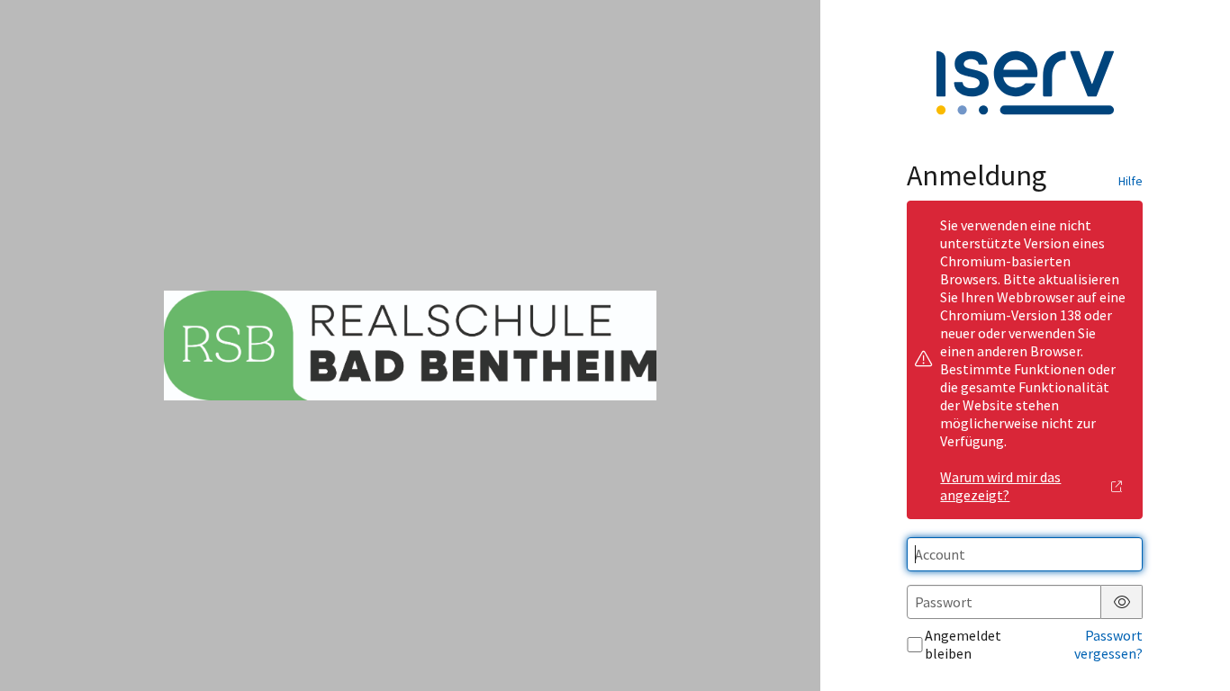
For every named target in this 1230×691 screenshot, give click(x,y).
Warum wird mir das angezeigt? (1000, 486)
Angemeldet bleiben (963, 644)
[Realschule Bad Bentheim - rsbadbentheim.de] (410, 345)
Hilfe (1130, 181)
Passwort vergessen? (1108, 644)
